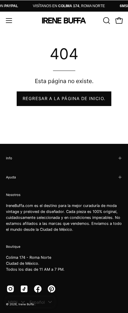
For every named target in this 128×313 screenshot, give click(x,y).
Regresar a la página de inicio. (64, 98)
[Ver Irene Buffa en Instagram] (10, 288)
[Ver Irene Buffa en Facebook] (37, 288)
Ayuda (11, 177)
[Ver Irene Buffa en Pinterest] (51, 288)
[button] (106, 20)
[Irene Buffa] (64, 20)
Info (9, 158)
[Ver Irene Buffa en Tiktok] (24, 288)
